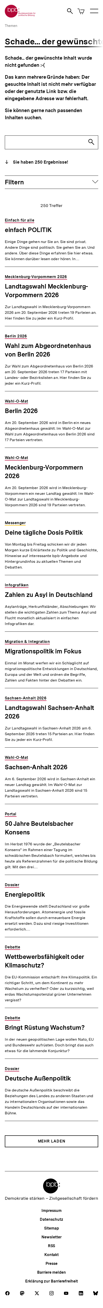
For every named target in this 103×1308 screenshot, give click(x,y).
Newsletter (51, 1237)
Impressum (51, 1210)
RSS (51, 1246)
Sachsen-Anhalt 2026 (36, 767)
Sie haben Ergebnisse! (40, 162)
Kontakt (51, 1254)
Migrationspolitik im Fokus (43, 651)
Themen (11, 26)
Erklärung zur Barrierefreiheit (51, 1281)
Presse (51, 1263)
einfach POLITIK (28, 229)
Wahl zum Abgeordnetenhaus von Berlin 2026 (48, 350)
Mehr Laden (51, 1141)
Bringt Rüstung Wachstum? (45, 1027)
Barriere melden (51, 1272)
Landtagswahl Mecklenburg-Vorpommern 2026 (46, 291)
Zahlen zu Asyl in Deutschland (49, 594)
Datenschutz (51, 1219)
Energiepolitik (25, 894)
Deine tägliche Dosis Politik (44, 532)
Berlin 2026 (21, 410)
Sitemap (51, 1228)
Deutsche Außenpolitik (38, 1078)
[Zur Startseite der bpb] (20, 16)
